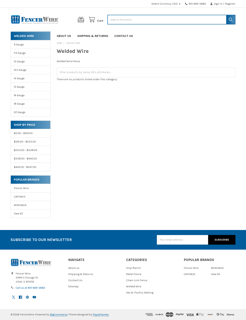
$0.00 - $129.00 (23, 133)
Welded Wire (133, 286)
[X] (14, 297)
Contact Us (123, 36)
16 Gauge (19, 95)
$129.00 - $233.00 (25, 141)
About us (64, 36)
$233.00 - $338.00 (25, 150)
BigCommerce (58, 314)
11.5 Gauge (20, 53)
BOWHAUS (20, 205)
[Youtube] (34, 297)
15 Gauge (19, 86)
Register (230, 3)
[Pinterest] (27, 297)
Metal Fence (133, 274)
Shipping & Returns (92, 36)
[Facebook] (20, 297)
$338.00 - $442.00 (25, 158)
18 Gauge (19, 103)
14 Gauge (19, 78)
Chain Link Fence (136, 280)
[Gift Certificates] (81, 20)
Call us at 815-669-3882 (30, 287)
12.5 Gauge (20, 70)
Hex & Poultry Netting (139, 292)
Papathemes (101, 314)
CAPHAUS (19, 196)
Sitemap (73, 286)
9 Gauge (19, 44)
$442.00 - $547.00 (25, 167)
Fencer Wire (21, 188)
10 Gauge (19, 61)
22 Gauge (19, 112)
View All (18, 213)
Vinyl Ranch (133, 268)
